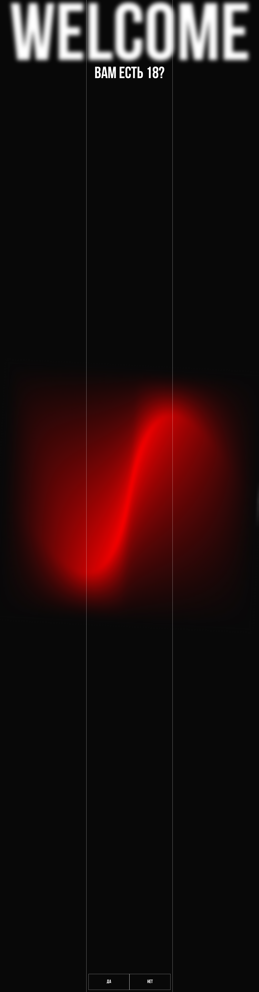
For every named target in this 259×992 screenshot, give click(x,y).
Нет (150, 981)
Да (109, 981)
